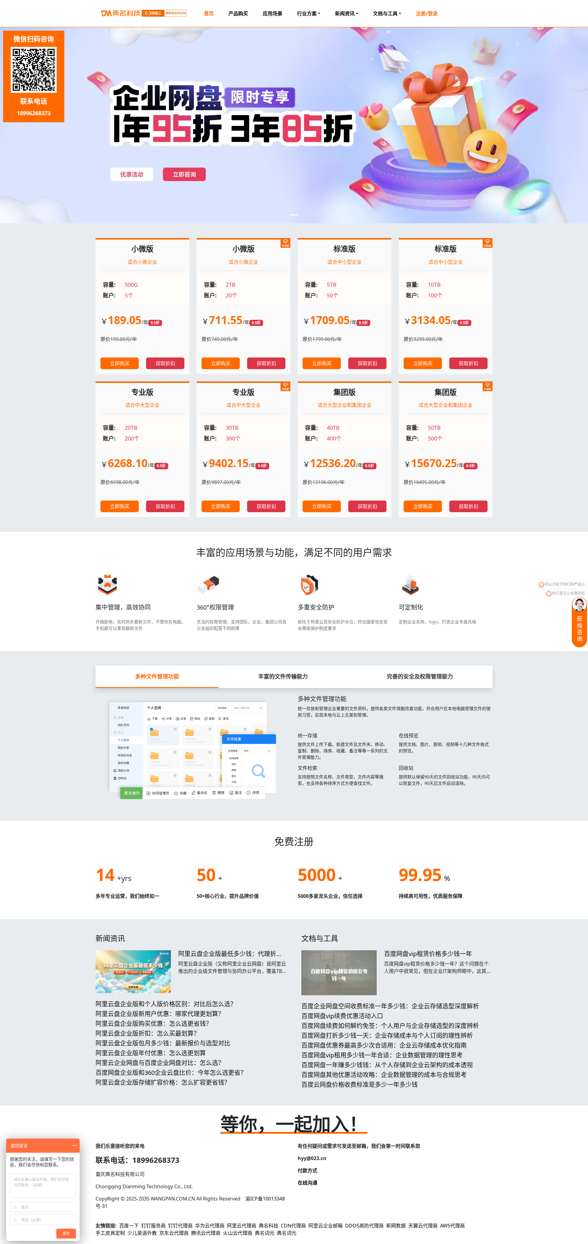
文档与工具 (319, 938)
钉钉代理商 (180, 1225)
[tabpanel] (294, 747)
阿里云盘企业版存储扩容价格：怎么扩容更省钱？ (163, 1082)
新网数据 (396, 1225)
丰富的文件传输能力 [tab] (283, 676)
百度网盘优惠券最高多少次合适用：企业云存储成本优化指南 (384, 1045)
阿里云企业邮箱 (325, 1225)
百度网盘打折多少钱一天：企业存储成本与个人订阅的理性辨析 (387, 1035)
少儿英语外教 (142, 1233)
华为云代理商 (209, 1225)
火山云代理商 (237, 1233)
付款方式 (307, 1170)
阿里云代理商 (241, 1225)
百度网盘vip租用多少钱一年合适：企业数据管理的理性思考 (382, 1055)
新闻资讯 (110, 938)
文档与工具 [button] (385, 13)
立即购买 (120, 363)
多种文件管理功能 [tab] (157, 676)
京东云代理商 (174, 1233)
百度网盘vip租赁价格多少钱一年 (428, 954)
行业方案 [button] (307, 13)
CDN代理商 (293, 1225)
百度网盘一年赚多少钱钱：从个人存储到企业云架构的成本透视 (387, 1065)
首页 (209, 13)
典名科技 (268, 1225)
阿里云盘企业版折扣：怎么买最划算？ (148, 1033)
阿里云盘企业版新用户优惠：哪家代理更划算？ (160, 1014)
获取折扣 (165, 363)
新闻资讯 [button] (345, 13)
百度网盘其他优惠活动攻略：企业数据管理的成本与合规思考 (384, 1075)
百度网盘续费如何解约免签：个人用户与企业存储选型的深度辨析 (390, 1026)
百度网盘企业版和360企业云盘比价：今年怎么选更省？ (171, 1072)
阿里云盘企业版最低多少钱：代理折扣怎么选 (230, 957)
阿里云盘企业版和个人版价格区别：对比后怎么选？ (166, 1004)
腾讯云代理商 (206, 1233)
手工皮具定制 (110, 1233)
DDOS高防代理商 (364, 1225)
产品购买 (238, 13)
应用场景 (272, 13)
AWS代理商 (452, 1225)
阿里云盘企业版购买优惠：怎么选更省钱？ (154, 1023)
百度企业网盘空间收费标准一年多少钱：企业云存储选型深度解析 (390, 1006)
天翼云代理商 (423, 1225)
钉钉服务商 (153, 1225)
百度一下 (129, 1225)
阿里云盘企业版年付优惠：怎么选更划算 (151, 1053)
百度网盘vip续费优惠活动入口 (342, 1016)
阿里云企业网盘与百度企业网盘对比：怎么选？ (160, 1063)
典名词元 (264, 1233)
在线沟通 (307, 1182)
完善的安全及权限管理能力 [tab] (420, 676)
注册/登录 (427, 13)
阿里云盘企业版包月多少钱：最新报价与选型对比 (163, 1043)
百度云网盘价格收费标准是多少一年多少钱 (359, 1084)
